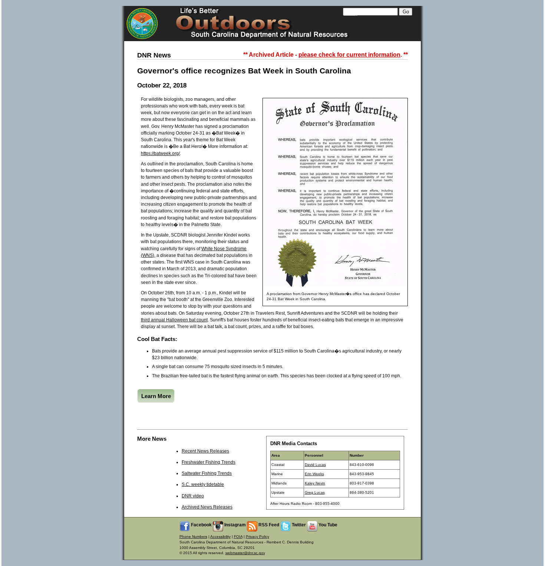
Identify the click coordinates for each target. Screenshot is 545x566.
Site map (350, 14)
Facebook (201, 524)
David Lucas (315, 465)
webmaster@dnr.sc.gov (245, 553)
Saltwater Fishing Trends (207, 473)
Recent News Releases (205, 451)
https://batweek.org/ (160, 153)
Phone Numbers (193, 536)
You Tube (327, 524)
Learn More (156, 396)
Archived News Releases (207, 507)
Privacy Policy (257, 536)
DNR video (193, 496)
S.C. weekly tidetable (203, 484)
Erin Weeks (314, 474)
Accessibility (220, 536)
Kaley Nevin (315, 483)
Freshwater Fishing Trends (208, 462)
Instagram (234, 524)
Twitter (298, 524)
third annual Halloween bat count (174, 319)
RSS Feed (268, 524)
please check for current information (349, 54)
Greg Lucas (315, 492)
